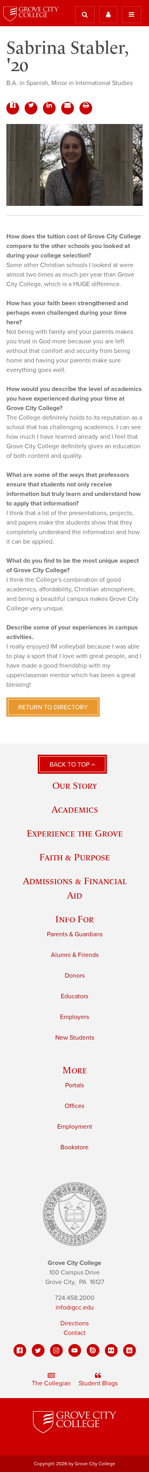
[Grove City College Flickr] (111, 1350)
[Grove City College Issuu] (93, 1350)
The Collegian (51, 1383)
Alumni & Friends (75, 955)
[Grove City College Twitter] (38, 1350)
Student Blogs (98, 1383)
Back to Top (70, 765)
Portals (74, 1085)
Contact (74, 1333)
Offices (74, 1106)
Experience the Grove (75, 833)
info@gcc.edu (75, 1307)
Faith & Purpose (74, 857)
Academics (74, 809)
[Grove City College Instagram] (56, 1350)
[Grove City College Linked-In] (129, 1350)
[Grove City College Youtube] (74, 1350)
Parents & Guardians (75, 934)
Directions (74, 1323)
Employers (74, 1017)
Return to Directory (53, 707)
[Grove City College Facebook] (20, 1350)
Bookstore (74, 1147)
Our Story (74, 785)
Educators (74, 996)
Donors (75, 976)
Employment (74, 1127)
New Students (74, 1038)
